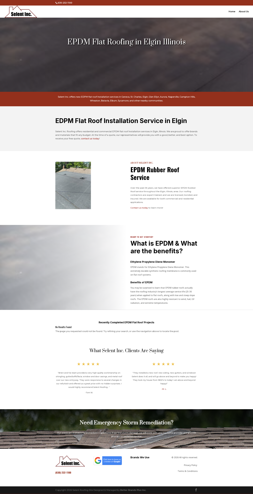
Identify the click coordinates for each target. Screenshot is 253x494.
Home (232, 12)
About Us (244, 12)
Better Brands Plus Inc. (133, 490)
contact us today (90, 138)
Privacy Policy (191, 465)
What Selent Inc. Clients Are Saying (127, 351)
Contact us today (139, 208)
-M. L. (164, 389)
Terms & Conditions (188, 471)
